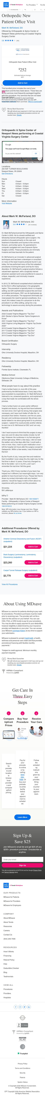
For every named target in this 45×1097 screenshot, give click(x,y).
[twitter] (24, 1007)
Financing (7, 955)
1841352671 (34, 499)
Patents (22, 1077)
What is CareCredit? (35, 101)
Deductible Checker (11, 968)
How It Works (8, 951)
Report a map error (37, 162)
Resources (7, 926)
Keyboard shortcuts (9, 162)
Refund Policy (8, 960)
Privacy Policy (37, 870)
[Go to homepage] (13, 885)
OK (36, 153)
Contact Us (7, 934)
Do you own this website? (13, 153)
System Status (23, 1082)
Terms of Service (9, 872)
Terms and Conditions (22, 1068)
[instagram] (20, 1007)
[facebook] (16, 1007)
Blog (5, 972)
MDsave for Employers (12, 905)
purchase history (18, 630)
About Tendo (8, 922)
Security (22, 1073)
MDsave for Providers (11, 901)
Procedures (7, 989)
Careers (6, 930)
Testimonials (8, 976)
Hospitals (7, 997)
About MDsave (9, 918)
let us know (17, 513)
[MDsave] (13, 4)
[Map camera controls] (40, 158)
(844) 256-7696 (22, 777)
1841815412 (7, 506)
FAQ (5, 964)
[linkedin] (29, 1007)
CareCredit (28, 638)
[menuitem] (32, 5)
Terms (30, 162)
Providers (7, 993)
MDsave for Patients (11, 897)
